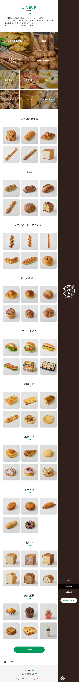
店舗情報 (29, 649)
